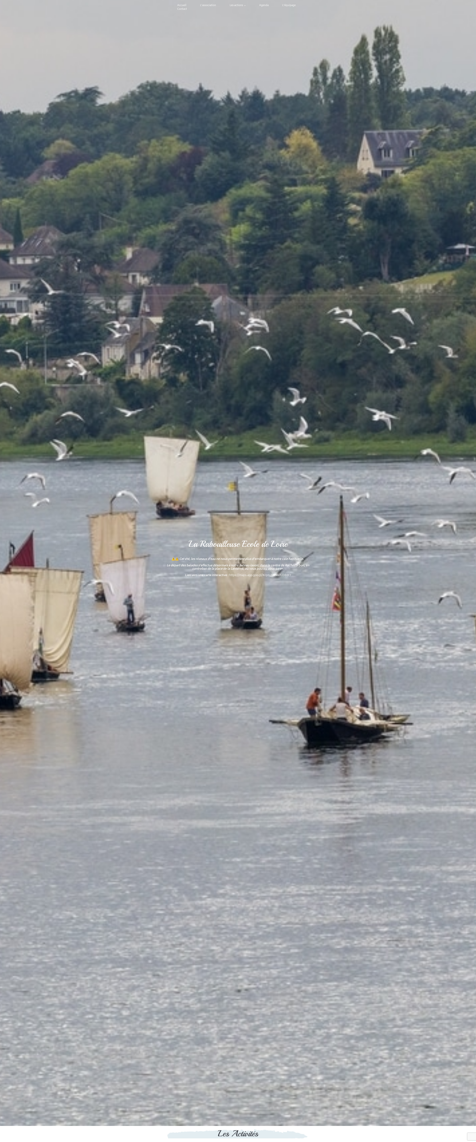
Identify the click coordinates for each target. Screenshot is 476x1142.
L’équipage (289, 5)
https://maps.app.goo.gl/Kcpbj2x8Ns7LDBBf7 (260, 575)
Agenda (264, 5)
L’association (208, 5)
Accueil (181, 5)
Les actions (236, 5)
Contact (182, 9)
